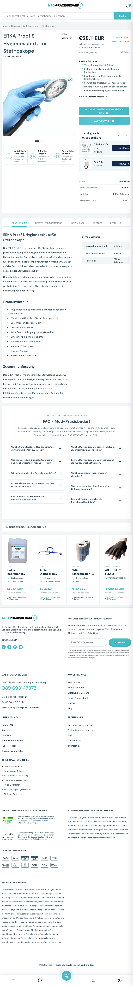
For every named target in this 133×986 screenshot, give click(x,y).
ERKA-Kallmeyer (66, 36)
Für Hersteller (9, 745)
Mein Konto (74, 682)
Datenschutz (74, 740)
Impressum (74, 745)
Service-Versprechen (13, 750)
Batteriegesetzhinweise (80, 724)
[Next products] (126, 135)
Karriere (6, 730)
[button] (104, 111)
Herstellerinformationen (49, 223)
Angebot (97, 223)
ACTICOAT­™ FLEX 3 (113, 572)
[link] (40, 980)
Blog (70, 708)
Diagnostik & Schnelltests (24, 26)
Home (5, 26)
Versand (22, 592)
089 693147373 (19, 688)
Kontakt (72, 703)
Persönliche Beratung (13, 740)
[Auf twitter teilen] (15, 647)
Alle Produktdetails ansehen (91, 97)
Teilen (127, 52)
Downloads (78, 223)
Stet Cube (99, 162)
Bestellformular (76, 687)
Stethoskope (48, 26)
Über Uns (6, 735)
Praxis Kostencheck (78, 698)
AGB (70, 735)
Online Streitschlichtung (81, 730)
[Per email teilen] (21, 647)
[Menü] (13, 980)
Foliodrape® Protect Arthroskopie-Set (102, 144)
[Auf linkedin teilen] (4, 647)
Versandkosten (98, 44)
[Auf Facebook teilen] (9, 647)
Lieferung (115, 223)
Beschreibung (19, 223)
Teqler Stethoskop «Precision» (47, 573)
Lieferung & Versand (79, 692)
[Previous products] (118, 135)
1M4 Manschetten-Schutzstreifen (82, 573)
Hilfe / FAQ (7, 724)
